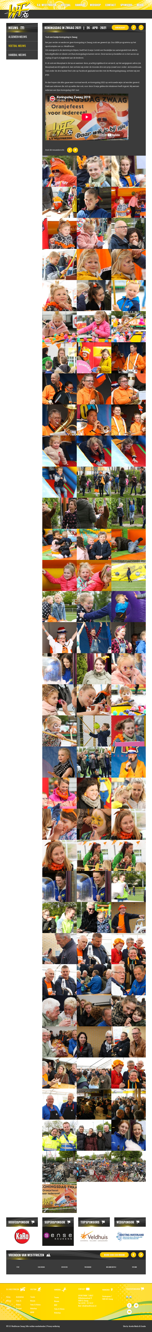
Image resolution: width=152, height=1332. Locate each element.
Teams (32, 1297)
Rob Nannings (111, 1267)
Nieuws (8, 1300)
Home (8, 1297)
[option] (22, 1236)
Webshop (33, 1308)
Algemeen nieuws (17, 37)
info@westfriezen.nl (89, 1305)
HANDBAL (80, 5)
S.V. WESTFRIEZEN (46, 5)
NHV (55, 1305)
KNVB (32, 1312)
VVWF (8, 1308)
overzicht (120, 27)
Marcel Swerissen (134, 1267)
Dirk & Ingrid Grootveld (64, 1267)
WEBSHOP (95, 5)
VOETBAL (66, 5)
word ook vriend (114, 1254)
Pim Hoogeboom (41, 1267)
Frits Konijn (88, 1267)
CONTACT (110, 5)
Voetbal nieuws (17, 46)
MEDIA (140, 5)
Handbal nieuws (17, 55)
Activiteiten (20, 1297)
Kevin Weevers (18, 1267)
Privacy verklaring (53, 1326)
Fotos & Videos (35, 1304)
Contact (19, 1308)
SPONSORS (126, 5)
